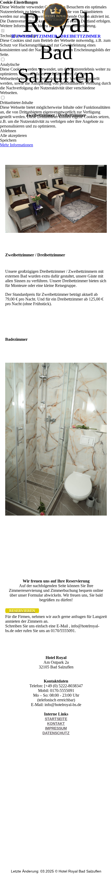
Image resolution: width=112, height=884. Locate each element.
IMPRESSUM (56, 728)
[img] (56, 16)
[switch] (2, 59)
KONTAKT (56, 723)
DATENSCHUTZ (56, 733)
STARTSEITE (56, 719)
